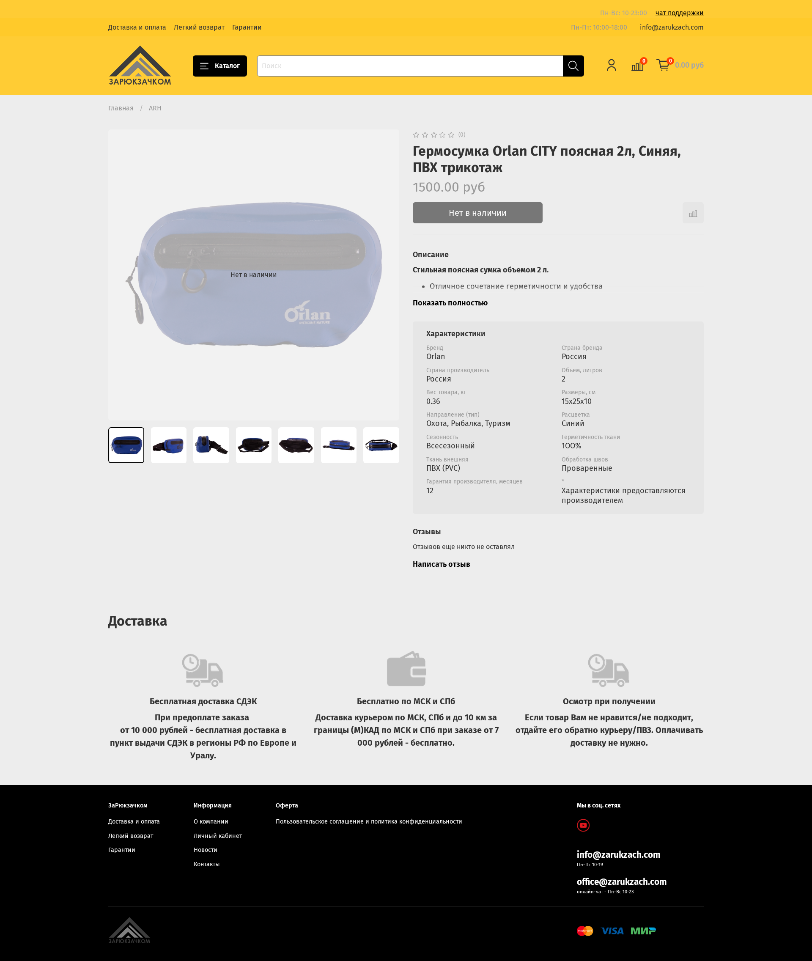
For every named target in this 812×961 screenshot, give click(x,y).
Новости (205, 850)
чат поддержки (680, 13)
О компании (211, 821)
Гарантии (247, 27)
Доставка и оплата (137, 27)
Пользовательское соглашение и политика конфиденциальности (369, 821)
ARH (155, 108)
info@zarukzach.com (672, 27)
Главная (121, 108)
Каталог (227, 66)
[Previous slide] (122, 275)
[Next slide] (386, 275)
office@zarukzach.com (622, 882)
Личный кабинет (218, 836)
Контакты (207, 864)
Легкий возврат (199, 27)
